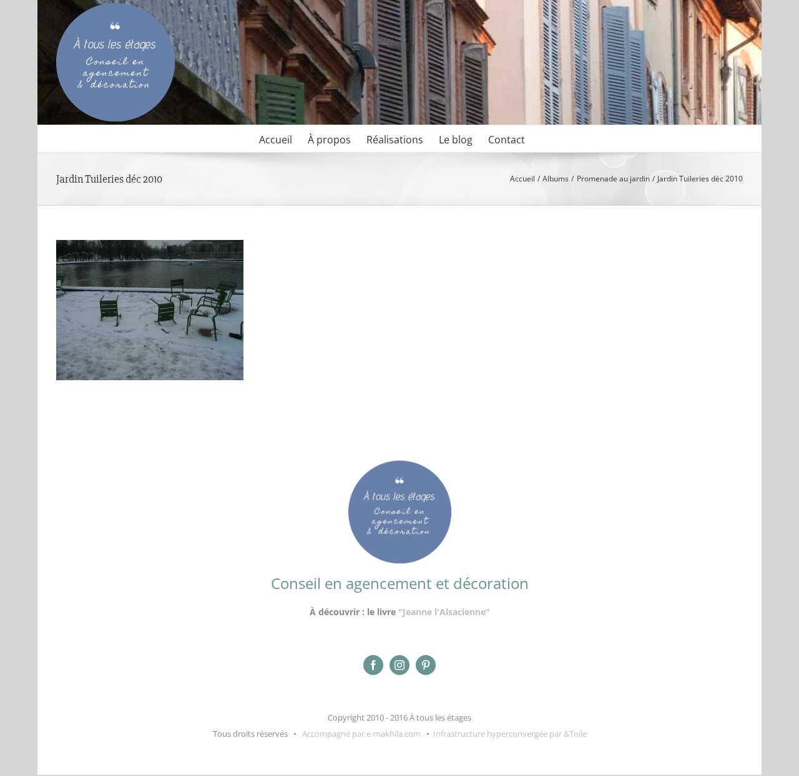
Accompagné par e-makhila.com (360, 733)
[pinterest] (426, 665)
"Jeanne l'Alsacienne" (444, 612)
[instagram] (399, 665)
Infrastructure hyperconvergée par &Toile (510, 733)
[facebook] (373, 665)
